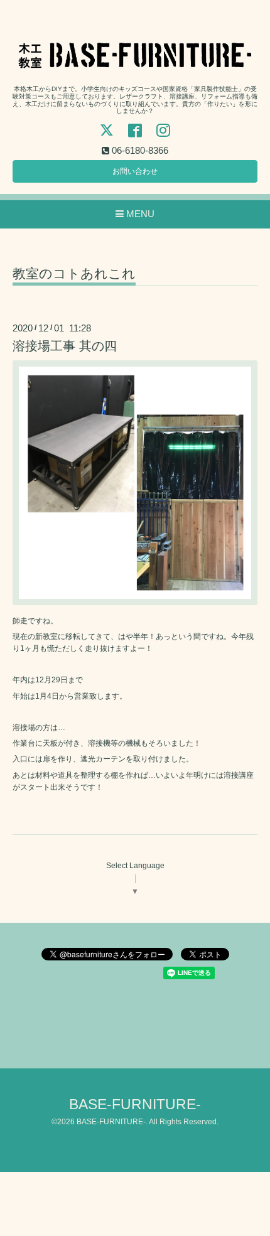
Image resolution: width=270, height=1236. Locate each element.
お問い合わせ (135, 171)
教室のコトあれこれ (74, 274)
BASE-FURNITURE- (135, 1104)
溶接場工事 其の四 (65, 346)
